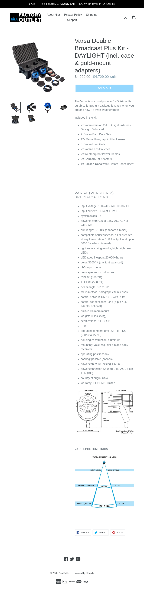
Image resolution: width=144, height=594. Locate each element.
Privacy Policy (73, 14)
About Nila (53, 14)
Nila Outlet (64, 573)
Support (72, 20)
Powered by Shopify (84, 573)
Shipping (91, 14)
